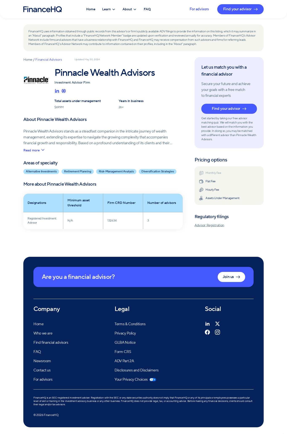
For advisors (199, 9)
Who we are (42, 333)
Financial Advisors (48, 60)
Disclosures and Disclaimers (136, 370)
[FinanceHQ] (42, 9)
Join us (228, 276)
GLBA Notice (125, 342)
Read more (31, 150)
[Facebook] (207, 332)
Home (90, 9)
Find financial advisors (50, 342)
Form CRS (123, 351)
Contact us (41, 370)
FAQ (147, 9)
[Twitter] (217, 323)
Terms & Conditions (130, 324)
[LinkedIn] (207, 323)
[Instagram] (217, 332)
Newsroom (42, 361)
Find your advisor (226, 108)
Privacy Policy (125, 333)
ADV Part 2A (124, 361)
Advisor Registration (209, 225)
